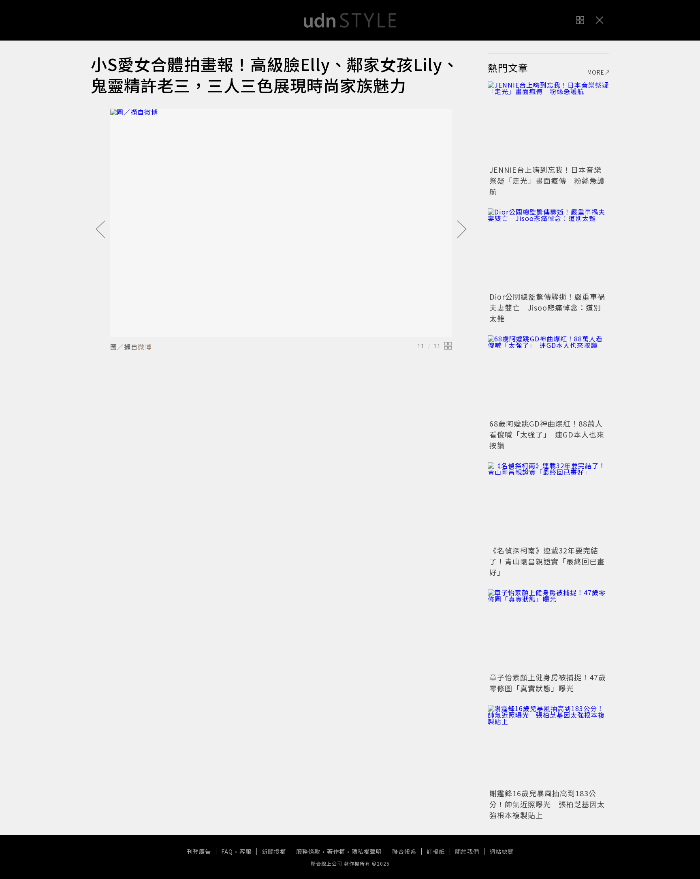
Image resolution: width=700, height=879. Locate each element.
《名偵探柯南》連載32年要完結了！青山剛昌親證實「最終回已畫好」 (547, 561)
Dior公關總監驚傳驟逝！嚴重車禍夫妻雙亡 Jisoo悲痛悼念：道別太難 (547, 307)
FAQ (227, 851)
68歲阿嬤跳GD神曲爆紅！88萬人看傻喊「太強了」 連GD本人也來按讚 (546, 434)
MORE (595, 72)
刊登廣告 (199, 851)
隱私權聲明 (367, 851)
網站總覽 (501, 851)
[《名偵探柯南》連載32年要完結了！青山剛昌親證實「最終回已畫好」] (548, 502)
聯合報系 (404, 851)
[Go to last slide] (100, 230)
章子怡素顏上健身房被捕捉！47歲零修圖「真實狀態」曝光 (547, 682)
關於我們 (467, 851)
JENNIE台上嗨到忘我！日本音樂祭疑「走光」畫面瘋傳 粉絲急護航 (547, 180)
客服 (245, 851)
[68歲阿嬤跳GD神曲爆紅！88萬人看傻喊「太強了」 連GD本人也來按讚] (548, 375)
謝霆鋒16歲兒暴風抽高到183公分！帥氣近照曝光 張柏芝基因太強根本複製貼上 (547, 804)
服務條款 (308, 851)
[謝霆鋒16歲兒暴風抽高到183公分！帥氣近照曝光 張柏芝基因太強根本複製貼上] (548, 745)
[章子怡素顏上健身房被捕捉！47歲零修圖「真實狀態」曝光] (548, 629)
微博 (145, 347)
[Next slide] (462, 230)
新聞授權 (274, 851)
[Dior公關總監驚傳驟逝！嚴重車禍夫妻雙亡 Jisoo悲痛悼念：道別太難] (548, 248)
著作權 (336, 851)
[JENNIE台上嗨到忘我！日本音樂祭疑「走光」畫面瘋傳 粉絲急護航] (548, 122)
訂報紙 (436, 851)
